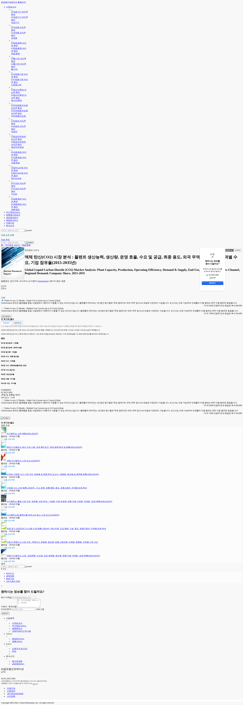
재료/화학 (26, 245)
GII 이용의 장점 (13, 581)
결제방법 (10, 576)
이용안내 (10, 223)
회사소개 (10, 226)
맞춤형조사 (17, 628)
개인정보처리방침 (15, 694)
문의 (14, 651)
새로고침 (40, 609)
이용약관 (11, 691)
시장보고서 (11, 7)
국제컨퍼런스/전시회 (21, 631)
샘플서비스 (17, 641)
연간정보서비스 (13, 212)
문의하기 (5, 613)
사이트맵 (11, 696)
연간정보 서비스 (12, 245)
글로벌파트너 (12, 218)
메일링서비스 (12, 220)
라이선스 (10, 573)
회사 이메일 (6, 597)
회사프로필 (17, 661)
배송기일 (10, 579)
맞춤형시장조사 (13, 215)
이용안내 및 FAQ (19, 649)
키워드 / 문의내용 (9, 606)
